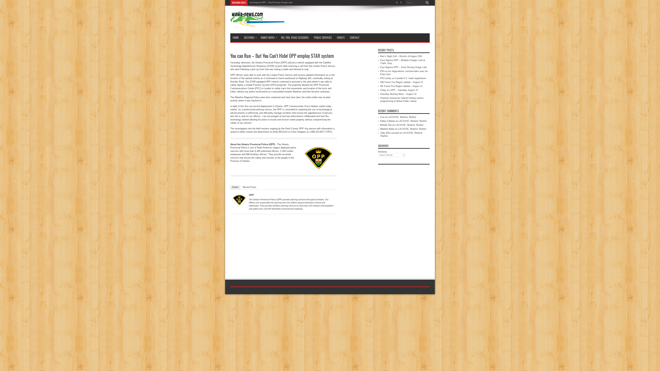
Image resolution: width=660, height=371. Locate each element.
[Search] (427, 2)
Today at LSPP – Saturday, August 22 (399, 90)
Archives (382, 151)
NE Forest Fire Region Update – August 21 (401, 86)
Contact (355, 38)
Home (236, 38)
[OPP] (239, 204)
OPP (251, 195)
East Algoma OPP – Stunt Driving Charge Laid (270, 2)
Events (341, 38)
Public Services (323, 38)
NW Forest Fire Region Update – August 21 (401, 82)
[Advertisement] (404, 217)
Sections (249, 38)
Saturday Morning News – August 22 (398, 94)
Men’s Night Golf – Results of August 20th (401, 56)
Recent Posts (249, 187)
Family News (267, 38)
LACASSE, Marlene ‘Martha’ (402, 117)
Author (235, 187)
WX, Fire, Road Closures (295, 38)
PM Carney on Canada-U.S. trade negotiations (403, 78)
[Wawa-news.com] (257, 25)
